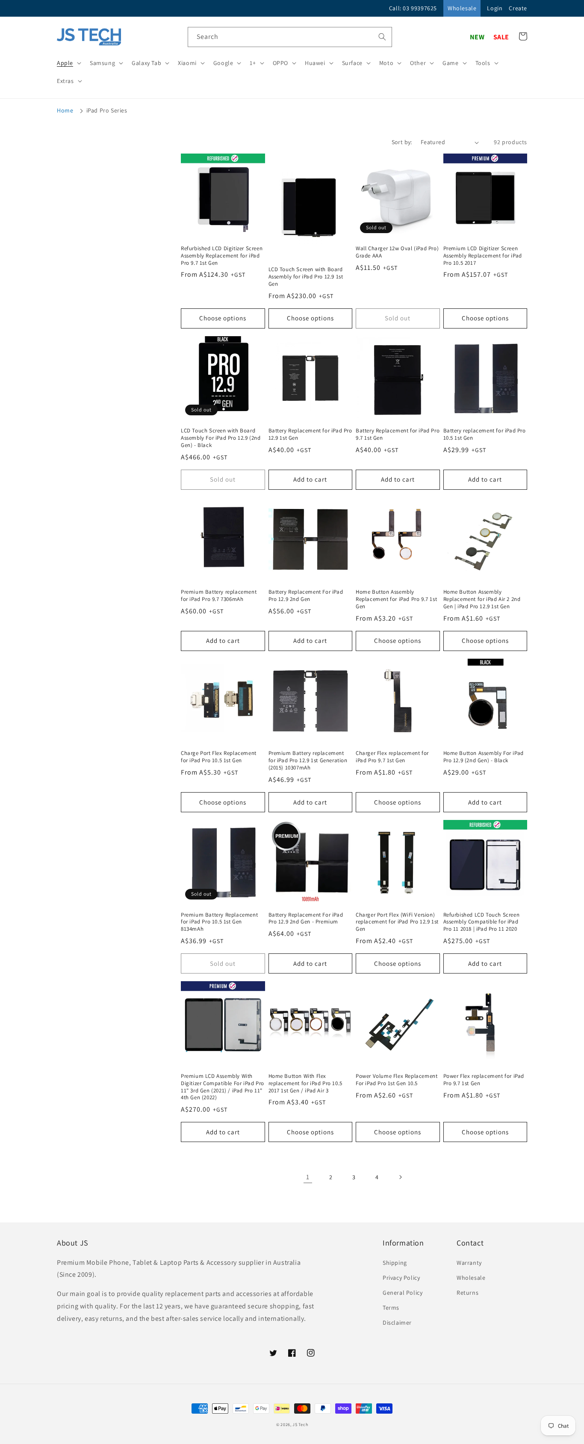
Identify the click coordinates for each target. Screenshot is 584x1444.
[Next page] (400, 1177)
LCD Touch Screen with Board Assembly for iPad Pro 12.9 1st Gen (305, 276)
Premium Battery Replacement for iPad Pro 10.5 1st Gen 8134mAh (219, 922)
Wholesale (462, 8)
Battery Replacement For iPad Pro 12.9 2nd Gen (305, 596)
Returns (467, 1292)
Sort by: (402, 142)
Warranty (469, 1262)
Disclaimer (397, 1322)
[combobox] (290, 37)
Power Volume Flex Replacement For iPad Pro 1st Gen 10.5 (396, 1080)
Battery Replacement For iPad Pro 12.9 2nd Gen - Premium (305, 918)
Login (494, 8)
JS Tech (300, 1424)
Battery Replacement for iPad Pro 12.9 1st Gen (310, 434)
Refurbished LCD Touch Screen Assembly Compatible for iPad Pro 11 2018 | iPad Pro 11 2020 (481, 922)
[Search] (382, 36)
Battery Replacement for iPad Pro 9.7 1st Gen (397, 434)
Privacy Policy (401, 1277)
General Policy (402, 1292)
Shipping (395, 1262)
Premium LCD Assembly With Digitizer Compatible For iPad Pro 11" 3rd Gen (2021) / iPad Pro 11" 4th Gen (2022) (222, 1087)
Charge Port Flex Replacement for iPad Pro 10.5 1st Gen (219, 757)
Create (518, 8)
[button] (68, 63)
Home (65, 110)
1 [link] (308, 1176)
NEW (477, 37)
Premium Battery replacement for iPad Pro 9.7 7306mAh (219, 596)
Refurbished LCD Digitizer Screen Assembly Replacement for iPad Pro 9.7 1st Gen (222, 255)
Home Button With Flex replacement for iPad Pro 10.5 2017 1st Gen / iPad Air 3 (305, 1083)
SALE (501, 37)
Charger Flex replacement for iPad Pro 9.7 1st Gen (392, 757)
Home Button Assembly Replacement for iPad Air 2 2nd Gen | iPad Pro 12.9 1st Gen (482, 599)
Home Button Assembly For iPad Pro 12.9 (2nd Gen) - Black (483, 757)
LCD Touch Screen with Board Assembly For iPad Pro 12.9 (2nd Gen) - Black (221, 438)
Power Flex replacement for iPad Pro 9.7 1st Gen (484, 1080)
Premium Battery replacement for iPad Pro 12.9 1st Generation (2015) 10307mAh (308, 760)
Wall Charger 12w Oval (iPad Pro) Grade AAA (397, 252)
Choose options (222, 318)
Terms (391, 1307)
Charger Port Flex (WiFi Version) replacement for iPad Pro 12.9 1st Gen (397, 922)
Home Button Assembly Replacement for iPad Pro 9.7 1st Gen (396, 599)
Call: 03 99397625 (413, 8)
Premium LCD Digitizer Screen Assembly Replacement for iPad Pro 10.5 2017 (482, 255)
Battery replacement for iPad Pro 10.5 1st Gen (484, 434)
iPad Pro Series (106, 110)
